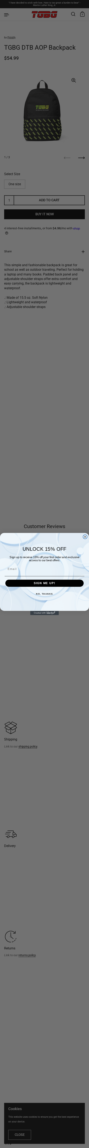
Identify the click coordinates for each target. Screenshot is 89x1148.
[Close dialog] (85, 537)
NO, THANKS (44, 594)
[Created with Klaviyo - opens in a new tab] (44, 613)
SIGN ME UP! (44, 583)
